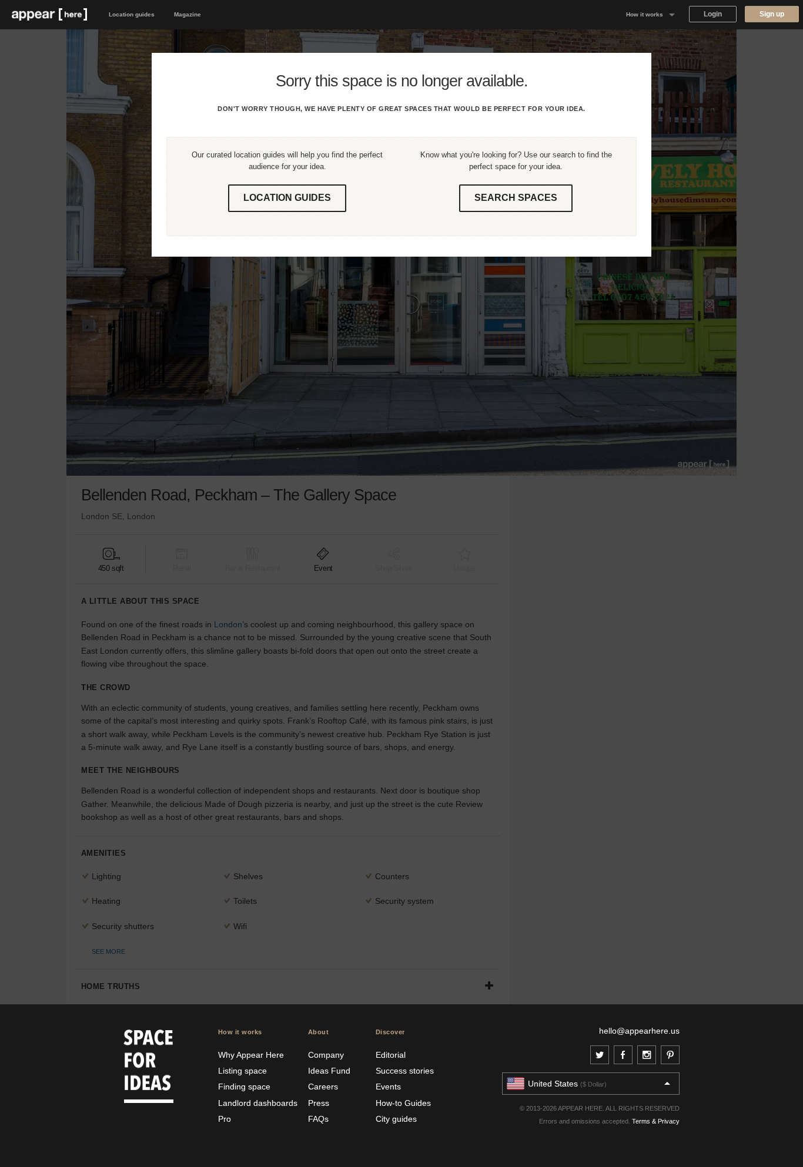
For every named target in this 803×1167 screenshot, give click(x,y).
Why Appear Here (251, 1055)
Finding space (244, 1086)
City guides (396, 1119)
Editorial (391, 1055)
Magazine (187, 14)
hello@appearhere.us (639, 1030)
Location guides (132, 14)
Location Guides (287, 198)
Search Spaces (515, 198)
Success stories (405, 1070)
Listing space (242, 1070)
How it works (644, 14)
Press (318, 1103)
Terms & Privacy (656, 1121)
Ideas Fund (329, 1070)
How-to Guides (403, 1103)
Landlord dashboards (257, 1103)
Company (326, 1055)
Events (388, 1086)
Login (713, 14)
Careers (323, 1086)
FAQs (318, 1119)
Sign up (771, 14)
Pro (224, 1119)
